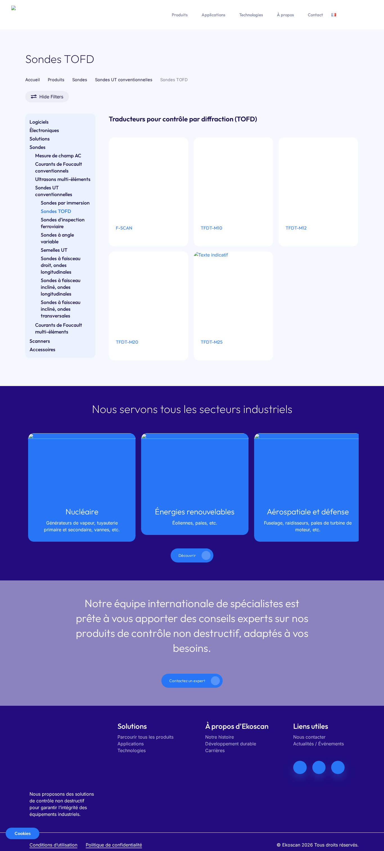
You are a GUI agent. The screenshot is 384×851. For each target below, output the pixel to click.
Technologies (132, 750)
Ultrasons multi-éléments (63, 179)
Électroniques (44, 130)
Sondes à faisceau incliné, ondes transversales (60, 309)
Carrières (215, 750)
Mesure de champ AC (58, 155)
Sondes (79, 79)
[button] (192, 555)
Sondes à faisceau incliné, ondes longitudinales (60, 287)
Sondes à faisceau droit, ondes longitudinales (60, 265)
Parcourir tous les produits (145, 737)
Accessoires (42, 349)
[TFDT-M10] (234, 177)
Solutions (40, 138)
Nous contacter (309, 737)
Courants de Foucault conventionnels (58, 167)
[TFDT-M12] (318, 177)
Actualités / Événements (318, 743)
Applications (131, 743)
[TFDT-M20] (149, 291)
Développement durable (230, 743)
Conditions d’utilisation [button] (53, 845)
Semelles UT (54, 250)
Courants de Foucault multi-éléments (58, 328)
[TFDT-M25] (234, 291)
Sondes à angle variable (57, 238)
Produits (56, 79)
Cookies (23, 833)
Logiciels (39, 122)
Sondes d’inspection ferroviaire (63, 223)
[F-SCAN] (149, 177)
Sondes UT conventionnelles (123, 79)
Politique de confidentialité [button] (114, 845)
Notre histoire (219, 737)
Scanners (40, 341)
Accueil (32, 79)
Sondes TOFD (56, 211)
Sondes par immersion (65, 202)
